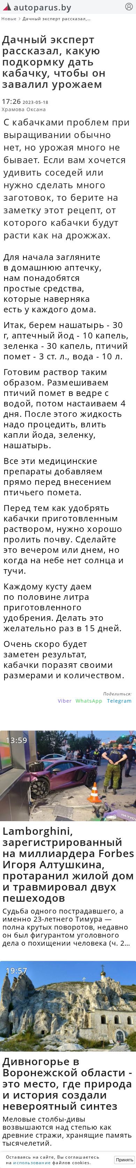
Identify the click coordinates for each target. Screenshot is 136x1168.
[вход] (129, 7)
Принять (124, 1160)
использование (32, 1163)
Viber (65, 700)
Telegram (119, 700)
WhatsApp (89, 700)
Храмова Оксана (24, 109)
